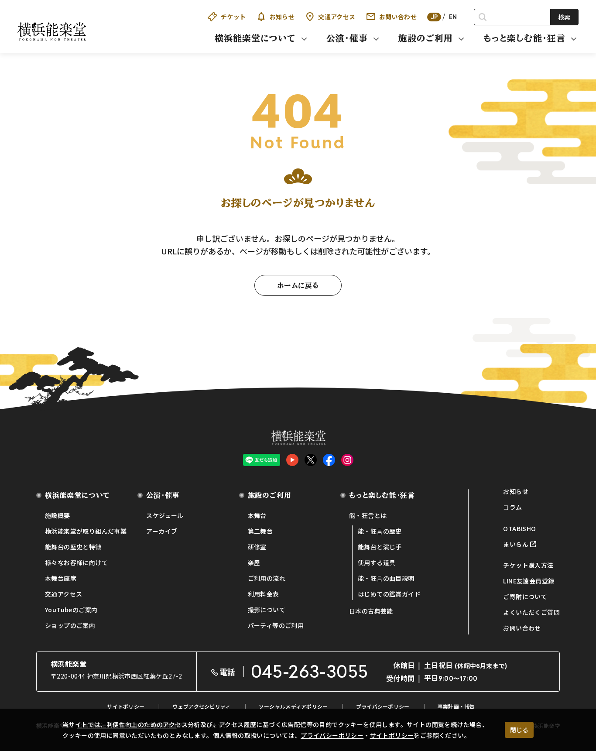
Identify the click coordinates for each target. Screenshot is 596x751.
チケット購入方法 (528, 565)
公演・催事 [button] (347, 38)
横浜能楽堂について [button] (255, 38)
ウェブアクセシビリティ (201, 706)
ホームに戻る (298, 285)
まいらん (515, 544)
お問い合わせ (398, 16)
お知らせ (282, 16)
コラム (512, 507)
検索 (564, 17)
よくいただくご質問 (531, 612)
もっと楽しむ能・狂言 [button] (524, 38)
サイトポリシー (392, 735)
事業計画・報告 (456, 706)
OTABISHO (519, 528)
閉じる (519, 729)
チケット (233, 16)
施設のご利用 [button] (425, 38)
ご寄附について (525, 596)
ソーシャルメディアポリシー (293, 706)
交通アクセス (336, 16)
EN (453, 17)
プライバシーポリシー (332, 735)
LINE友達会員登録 (528, 580)
